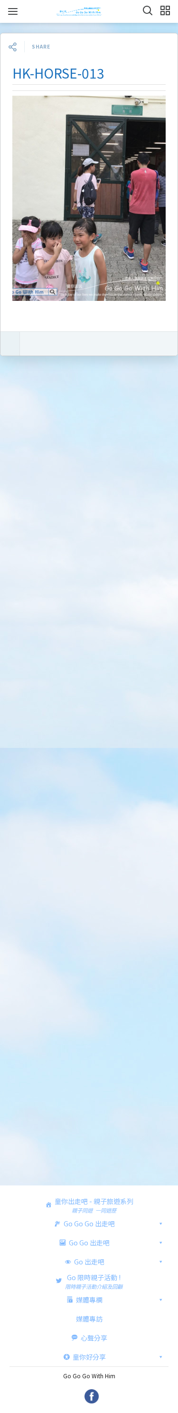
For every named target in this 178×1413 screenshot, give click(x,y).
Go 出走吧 (89, 1261)
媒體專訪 (89, 1318)
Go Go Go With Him (89, 1376)
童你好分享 (89, 1357)
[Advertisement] (89, 774)
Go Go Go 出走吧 (89, 1223)
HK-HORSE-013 (58, 72)
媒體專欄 (89, 1299)
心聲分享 (94, 1338)
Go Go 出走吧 (89, 1242)
